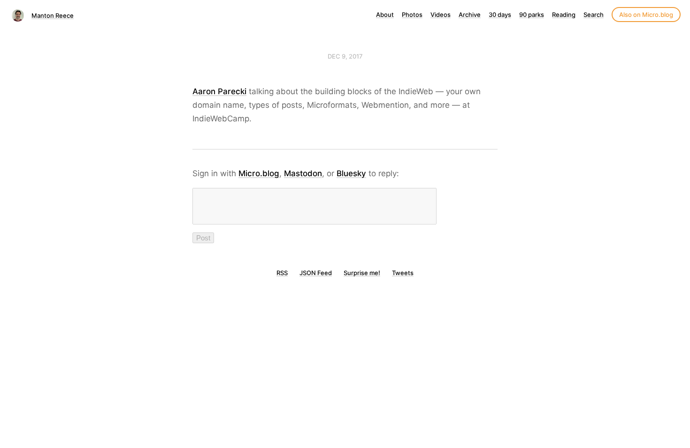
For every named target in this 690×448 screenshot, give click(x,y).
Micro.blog (258, 173)
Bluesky (351, 173)
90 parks (531, 14)
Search (593, 14)
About (385, 14)
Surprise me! (362, 272)
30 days (500, 14)
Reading (563, 14)
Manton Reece (52, 15)
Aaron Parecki (219, 91)
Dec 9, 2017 (345, 56)
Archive (470, 14)
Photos (412, 14)
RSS (282, 272)
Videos (440, 14)
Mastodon (303, 173)
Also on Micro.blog (646, 14)
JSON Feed (315, 272)
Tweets (403, 272)
